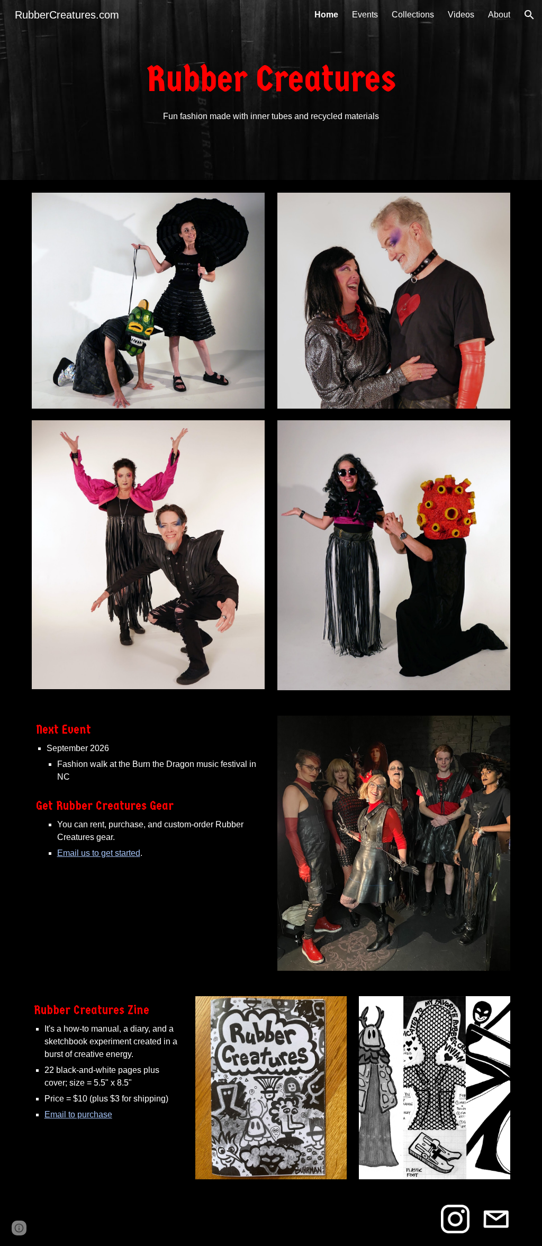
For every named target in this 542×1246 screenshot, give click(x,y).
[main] (271, 90)
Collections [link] (413, 14)
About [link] (499, 14)
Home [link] (326, 14)
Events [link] (365, 14)
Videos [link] (461, 14)
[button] (529, 15)
